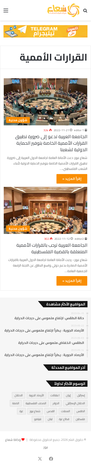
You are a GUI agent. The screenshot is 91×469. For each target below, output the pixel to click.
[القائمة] (6, 12)
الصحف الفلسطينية (36, 403)
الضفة (15, 403)
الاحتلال (18, 395)
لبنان (50, 419)
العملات (65, 411)
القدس (51, 411)
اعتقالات (55, 395)
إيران (68, 395)
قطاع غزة (64, 419)
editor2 (79, 238)
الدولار (56, 403)
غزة (21, 411)
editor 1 (79, 130)
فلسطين (80, 419)
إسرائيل (81, 395)
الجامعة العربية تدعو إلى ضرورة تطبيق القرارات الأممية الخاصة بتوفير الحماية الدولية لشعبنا (51, 143)
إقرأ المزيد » (71, 179)
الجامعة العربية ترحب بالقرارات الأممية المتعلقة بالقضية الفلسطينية (51, 248)
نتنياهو (37, 419)
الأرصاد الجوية (36, 395)
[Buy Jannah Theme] (46, 31)
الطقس (81, 411)
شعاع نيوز (35, 411)
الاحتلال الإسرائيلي (75, 403)
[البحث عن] (85, 12)
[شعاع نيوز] (63, 10)
